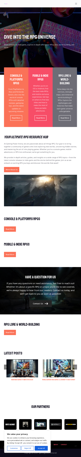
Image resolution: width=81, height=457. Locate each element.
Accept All (41, 448)
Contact (64, 445)
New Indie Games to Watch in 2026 (22, 380)
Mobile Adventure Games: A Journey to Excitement (58, 380)
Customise (14, 448)
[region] (27, 442)
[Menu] (76, 4)
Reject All (27, 448)
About (56, 445)
